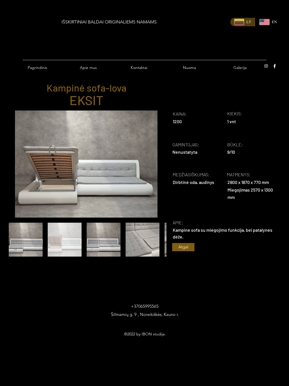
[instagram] (266, 66)
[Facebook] (274, 66)
